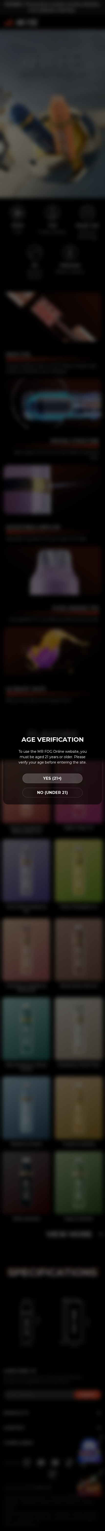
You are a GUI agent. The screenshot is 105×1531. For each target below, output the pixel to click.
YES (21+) (52, 778)
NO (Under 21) (52, 792)
